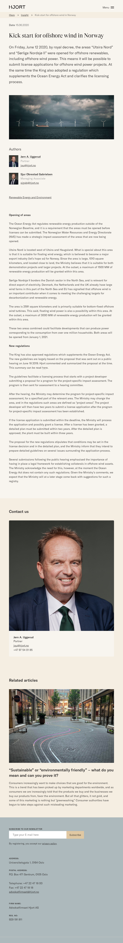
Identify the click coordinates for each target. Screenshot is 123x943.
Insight (24, 15)
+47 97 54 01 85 (23, 650)
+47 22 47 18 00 (32, 883)
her (44, 367)
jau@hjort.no (28, 165)
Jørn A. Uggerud (24, 637)
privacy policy (49, 843)
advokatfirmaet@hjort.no (24, 892)
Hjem (12, 15)
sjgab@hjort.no (30, 183)
